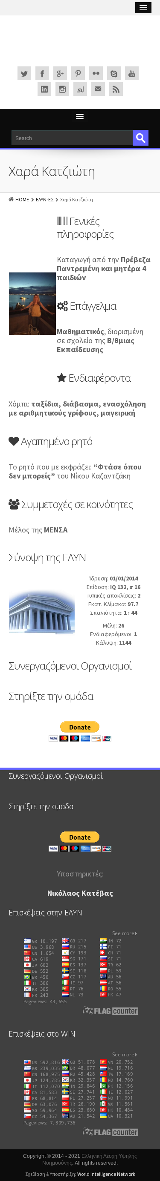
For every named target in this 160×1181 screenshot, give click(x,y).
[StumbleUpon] (80, 89)
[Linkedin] (44, 89)
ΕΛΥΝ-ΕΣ (44, 199)
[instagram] (62, 89)
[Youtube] (132, 73)
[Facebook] (42, 73)
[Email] (98, 89)
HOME (22, 199)
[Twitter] (24, 73)
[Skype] (114, 73)
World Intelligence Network (106, 1174)
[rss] (116, 89)
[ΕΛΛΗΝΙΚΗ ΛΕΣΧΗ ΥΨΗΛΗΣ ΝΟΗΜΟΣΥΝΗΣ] (80, 43)
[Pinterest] (78, 73)
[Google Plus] (60, 73)
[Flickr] (96, 73)
